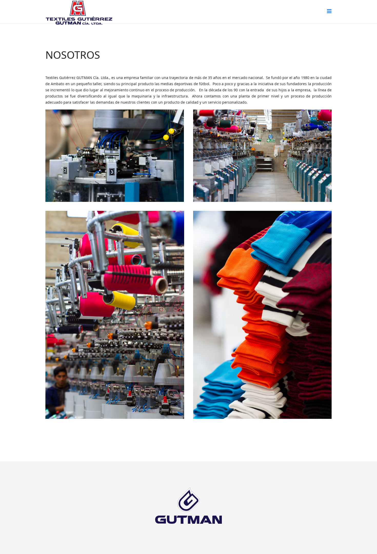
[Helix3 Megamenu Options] (329, 11)
